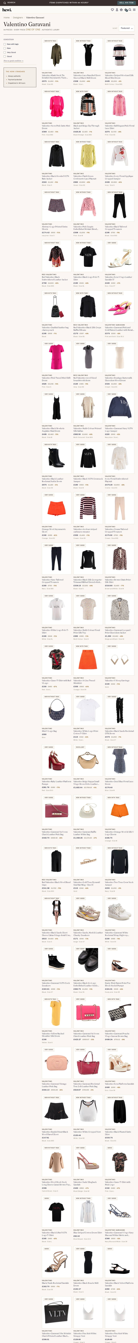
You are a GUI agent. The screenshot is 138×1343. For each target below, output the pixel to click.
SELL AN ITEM (127, 3)
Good (9, 56)
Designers (18, 17)
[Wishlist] (113, 9)
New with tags (13, 44)
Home (7, 17)
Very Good (11, 52)
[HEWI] (7, 9)
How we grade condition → (13, 61)
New (9, 48)
